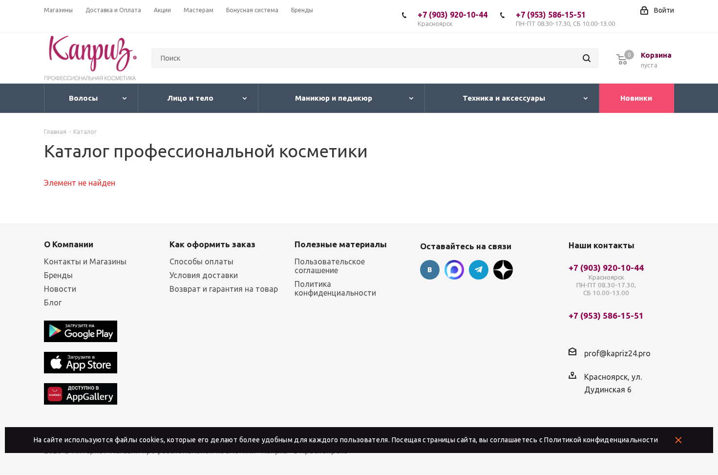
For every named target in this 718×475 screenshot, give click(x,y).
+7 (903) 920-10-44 (452, 18)
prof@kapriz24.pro (617, 353)
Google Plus (503, 270)
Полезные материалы (341, 244)
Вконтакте (430, 270)
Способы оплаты (201, 261)
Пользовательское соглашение (330, 266)
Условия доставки (203, 275)
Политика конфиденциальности (335, 288)
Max (454, 270)
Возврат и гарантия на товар (223, 288)
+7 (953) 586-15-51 (565, 18)
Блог (53, 302)
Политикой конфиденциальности (601, 440)
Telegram (478, 270)
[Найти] (586, 58)
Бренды (58, 275)
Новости (60, 288)
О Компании (68, 244)
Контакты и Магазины (85, 261)
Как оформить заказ (212, 244)
